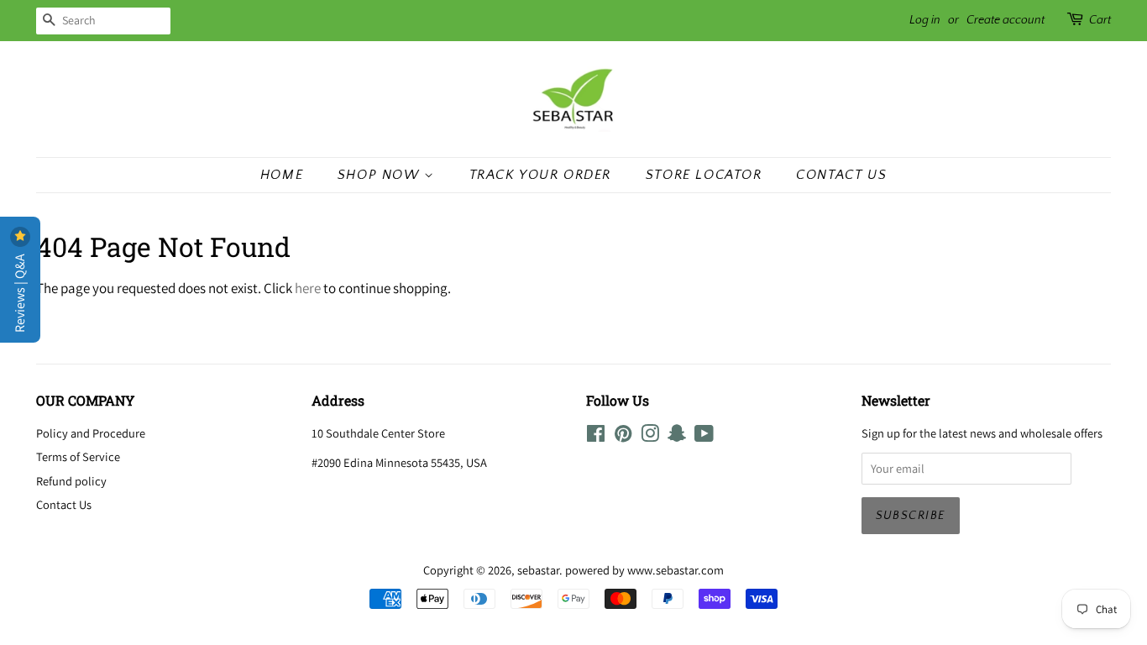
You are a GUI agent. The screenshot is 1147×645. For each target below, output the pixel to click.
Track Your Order (540, 174)
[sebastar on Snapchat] (677, 436)
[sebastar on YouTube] (704, 436)
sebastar (538, 570)
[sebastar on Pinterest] (623, 436)
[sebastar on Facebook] (595, 436)
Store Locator (704, 174)
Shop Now (381, 174)
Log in (924, 20)
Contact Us (841, 174)
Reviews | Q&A (20, 292)
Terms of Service (78, 456)
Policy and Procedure (90, 433)
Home (281, 174)
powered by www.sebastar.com (644, 570)
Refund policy (71, 481)
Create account (1005, 20)
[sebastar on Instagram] (650, 436)
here (308, 288)
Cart (1100, 20)
